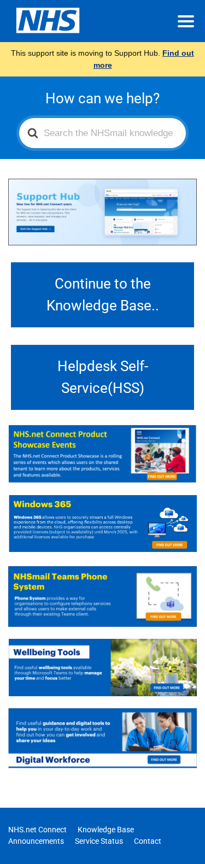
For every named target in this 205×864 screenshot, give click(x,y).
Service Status (99, 841)
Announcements (36, 841)
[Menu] (186, 21)
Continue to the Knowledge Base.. (102, 294)
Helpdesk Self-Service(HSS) (102, 377)
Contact (147, 841)
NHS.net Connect (37, 829)
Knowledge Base (106, 829)
